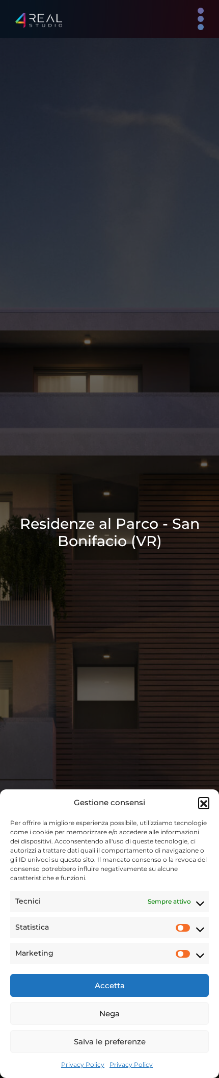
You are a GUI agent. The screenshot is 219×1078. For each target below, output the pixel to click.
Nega (109, 1013)
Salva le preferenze (110, 1041)
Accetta (110, 985)
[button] (204, 803)
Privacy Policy (82, 1064)
